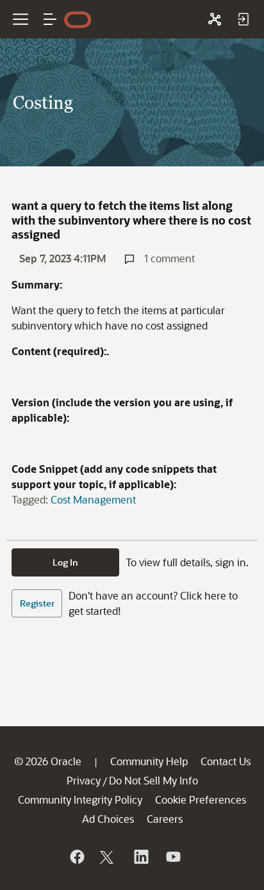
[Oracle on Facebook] (76, 856)
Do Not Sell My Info (153, 780)
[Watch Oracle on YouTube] (172, 856)
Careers (165, 818)
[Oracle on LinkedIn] (140, 856)
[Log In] (243, 19)
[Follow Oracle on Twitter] (108, 856)
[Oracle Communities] (214, 19)
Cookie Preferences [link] (200, 799)
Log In (65, 562)
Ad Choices (108, 818)
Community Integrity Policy (80, 799)
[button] (50, 19)
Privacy (84, 780)
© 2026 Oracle (47, 761)
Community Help (149, 761)
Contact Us (226, 761)
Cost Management (93, 499)
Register (37, 603)
